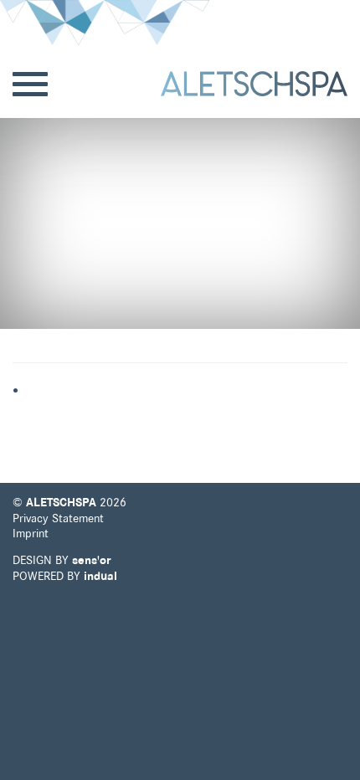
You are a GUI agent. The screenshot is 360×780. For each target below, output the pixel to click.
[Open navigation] (30, 85)
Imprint (31, 533)
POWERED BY (65, 575)
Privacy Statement (58, 518)
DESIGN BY (62, 559)
